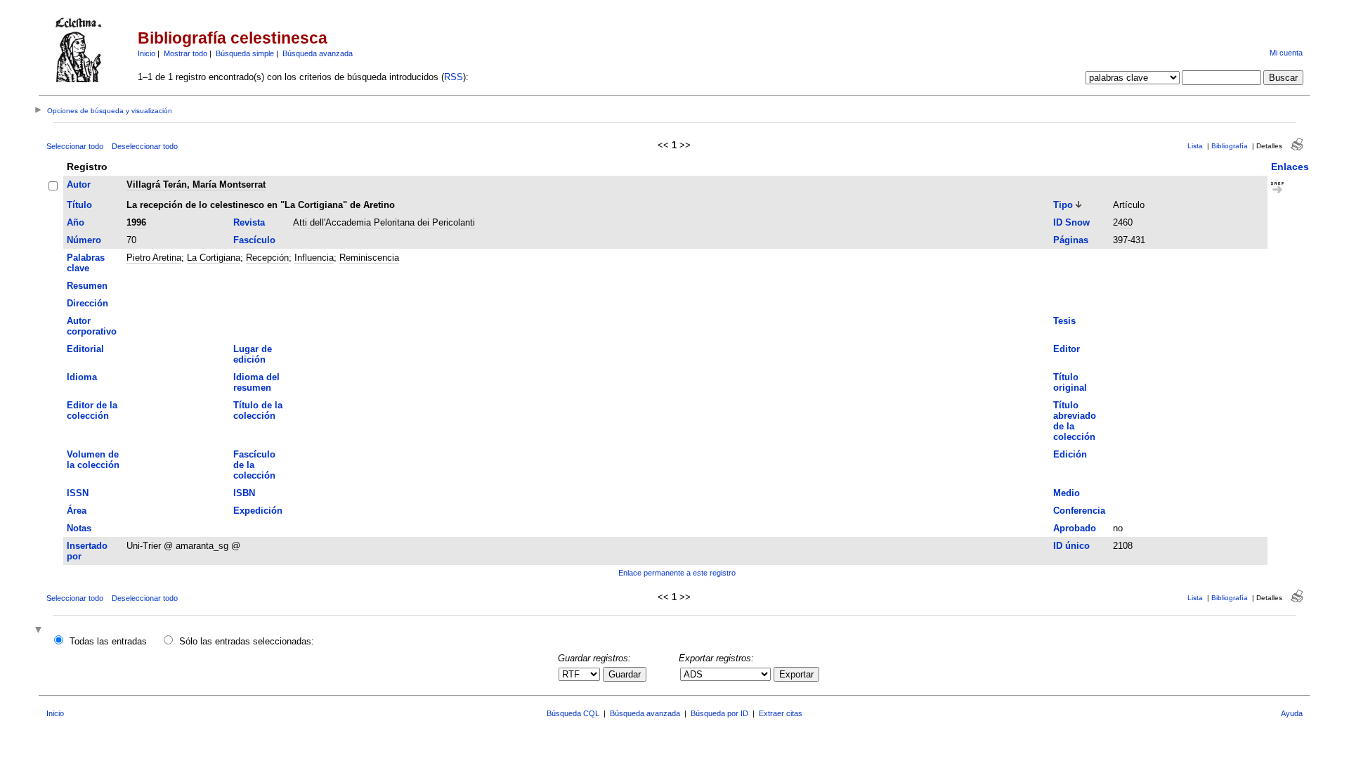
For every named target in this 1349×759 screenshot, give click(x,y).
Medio (1066, 493)
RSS (453, 77)
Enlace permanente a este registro (677, 573)
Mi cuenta (1286, 52)
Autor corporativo (92, 326)
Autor (79, 184)
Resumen (87, 285)
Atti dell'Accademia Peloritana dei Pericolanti (384, 222)
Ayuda (1292, 713)
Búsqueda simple (245, 53)
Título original (1070, 382)
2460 (1123, 222)
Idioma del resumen (256, 382)
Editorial (85, 349)
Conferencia (1079, 510)
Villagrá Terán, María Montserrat (196, 184)
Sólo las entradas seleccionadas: (246, 641)
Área (76, 510)
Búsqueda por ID (719, 713)
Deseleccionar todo (145, 146)
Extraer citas (780, 713)
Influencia (314, 257)
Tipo (1063, 205)
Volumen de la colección (93, 459)
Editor (1066, 349)
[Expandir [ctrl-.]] (40, 631)
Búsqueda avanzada (317, 53)
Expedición (257, 510)
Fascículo (254, 240)
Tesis (1064, 321)
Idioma (82, 377)
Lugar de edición (252, 354)
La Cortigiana (213, 257)
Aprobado (1074, 528)
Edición (1070, 454)
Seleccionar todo (74, 146)
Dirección (87, 303)
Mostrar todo (185, 53)
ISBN (244, 493)
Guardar (624, 674)
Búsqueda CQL (573, 713)
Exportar (796, 674)
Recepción (267, 257)
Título (79, 205)
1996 (136, 222)
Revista (249, 222)
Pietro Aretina (153, 257)
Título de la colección (257, 410)
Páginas (1070, 240)
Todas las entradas (108, 641)
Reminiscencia (369, 257)
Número (84, 240)
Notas (79, 528)
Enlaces (1290, 166)
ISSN (78, 493)
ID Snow (1071, 222)
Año (75, 222)
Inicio (146, 53)
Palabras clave (86, 262)
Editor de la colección (92, 410)
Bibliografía (1229, 146)
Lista (1195, 146)
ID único (1071, 545)
